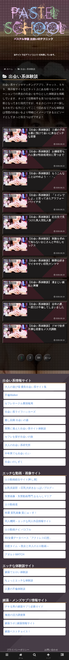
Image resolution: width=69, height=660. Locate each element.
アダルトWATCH (14, 554)
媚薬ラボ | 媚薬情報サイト (20, 623)
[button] (62, 487)
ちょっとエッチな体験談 (19, 580)
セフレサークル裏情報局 (19, 403)
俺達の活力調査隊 (15, 615)
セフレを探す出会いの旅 (19, 436)
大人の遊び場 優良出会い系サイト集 (26, 386)
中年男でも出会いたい (17, 453)
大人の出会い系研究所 (17, 445)
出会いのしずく (14, 461)
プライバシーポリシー (18, 649)
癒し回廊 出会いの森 (17, 420)
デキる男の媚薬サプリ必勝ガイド (24, 606)
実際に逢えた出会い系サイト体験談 (25, 428)
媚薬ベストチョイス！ (17, 631)
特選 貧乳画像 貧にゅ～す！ (21, 512)
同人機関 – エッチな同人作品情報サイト (28, 521)
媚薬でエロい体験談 (16, 572)
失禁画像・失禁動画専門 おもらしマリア (28, 496)
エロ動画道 (11, 504)
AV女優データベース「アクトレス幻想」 (28, 537)
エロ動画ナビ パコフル (18, 529)
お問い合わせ (51, 649)
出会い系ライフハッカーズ (20, 411)
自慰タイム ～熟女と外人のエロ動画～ (27, 546)
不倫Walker (11, 395)
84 (38, 357)
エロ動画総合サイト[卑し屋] (21, 479)
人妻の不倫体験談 (15, 588)
